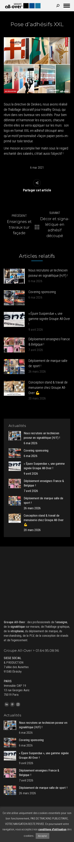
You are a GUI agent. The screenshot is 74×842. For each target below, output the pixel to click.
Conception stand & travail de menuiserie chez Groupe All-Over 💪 (48, 387)
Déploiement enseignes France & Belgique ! (49, 341)
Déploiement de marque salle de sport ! (47, 363)
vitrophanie (17, 631)
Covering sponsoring (42, 292)
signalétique (17, 626)
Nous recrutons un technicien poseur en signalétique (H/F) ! (48, 272)
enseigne (61, 622)
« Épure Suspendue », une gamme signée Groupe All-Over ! (49, 318)
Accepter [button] (42, 835)
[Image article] (14, 276)
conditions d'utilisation (52, 829)
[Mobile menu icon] (66, 5)
